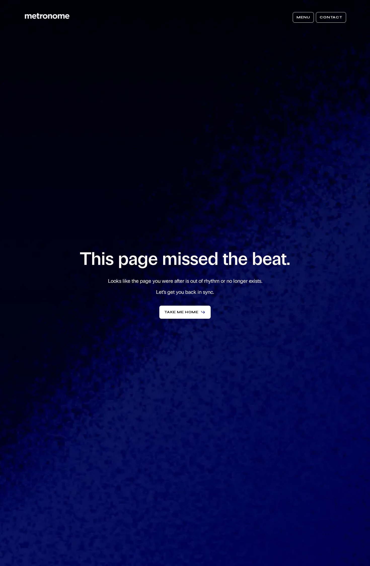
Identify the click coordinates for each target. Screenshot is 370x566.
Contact (331, 17)
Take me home (181, 312)
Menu (303, 17)
